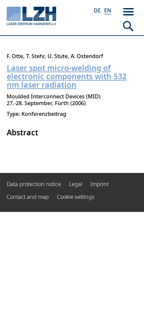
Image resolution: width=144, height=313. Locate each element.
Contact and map (28, 196)
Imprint (99, 184)
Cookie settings (75, 196)
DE (97, 10)
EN (107, 10)
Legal (75, 184)
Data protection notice (34, 184)
